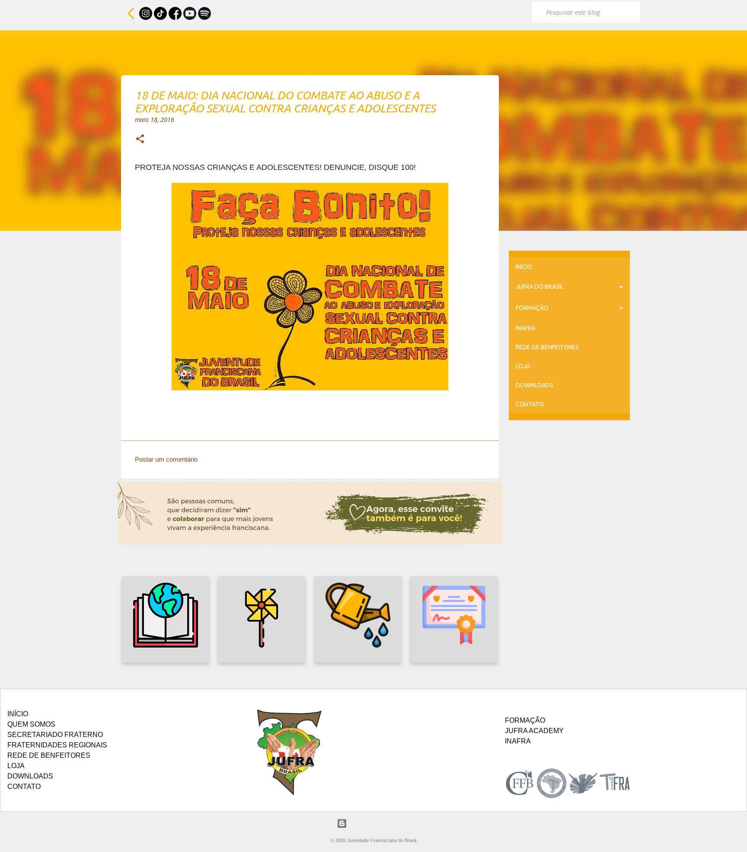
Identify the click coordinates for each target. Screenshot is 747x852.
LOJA (523, 366)
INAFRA (525, 328)
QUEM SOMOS (31, 724)
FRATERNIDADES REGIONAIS (57, 745)
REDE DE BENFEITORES (547, 347)
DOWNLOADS (534, 385)
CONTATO (530, 404)
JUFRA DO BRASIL (540, 286)
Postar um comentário (166, 459)
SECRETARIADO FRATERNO (55, 734)
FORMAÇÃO (532, 307)
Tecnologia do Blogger (379, 823)
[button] (140, 140)
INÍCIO (524, 266)
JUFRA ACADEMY (534, 730)
